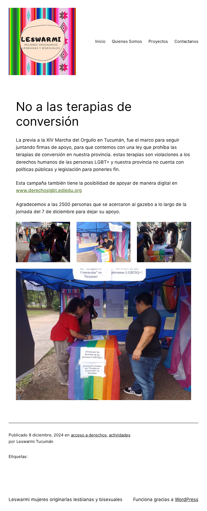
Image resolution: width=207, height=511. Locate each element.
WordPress (186, 499)
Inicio (100, 41)
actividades (119, 435)
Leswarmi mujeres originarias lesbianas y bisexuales (65, 499)
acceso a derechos (89, 435)
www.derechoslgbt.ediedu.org (49, 190)
